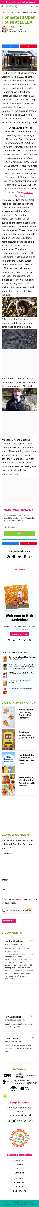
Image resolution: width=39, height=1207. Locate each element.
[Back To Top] (5, 1096)
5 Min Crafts (19, 1191)
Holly (13, 27)
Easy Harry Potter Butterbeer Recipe (20, 682)
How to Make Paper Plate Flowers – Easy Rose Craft (22, 658)
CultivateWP (32, 1204)
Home (3, 12)
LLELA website (21, 188)
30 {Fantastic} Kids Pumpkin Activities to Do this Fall (27, 781)
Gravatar (18, 899)
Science (20, 1178)
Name (5, 880)
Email (5, 889)
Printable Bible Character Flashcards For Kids (27, 759)
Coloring (19, 1164)
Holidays (19, 1187)
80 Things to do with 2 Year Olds (21, 673)
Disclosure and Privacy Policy (11, 1204)
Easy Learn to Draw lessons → (25, 2)
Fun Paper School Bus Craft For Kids (26, 735)
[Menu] (37, 6)
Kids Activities (16, 12)
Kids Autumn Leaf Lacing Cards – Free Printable (26, 713)
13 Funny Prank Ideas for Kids (20, 689)
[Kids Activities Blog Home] (9, 6)
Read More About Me (19, 634)
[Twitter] (24, 640)
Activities (19, 1160)
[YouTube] (14, 640)
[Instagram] (9, 640)
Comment (7, 853)
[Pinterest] (30, 640)
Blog (8, 12)
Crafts (19, 1169)
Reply (32, 940)
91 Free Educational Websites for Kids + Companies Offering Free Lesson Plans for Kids (21, 667)
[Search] (32, 6)
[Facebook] (19, 640)
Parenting (19, 1183)
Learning (19, 1173)
